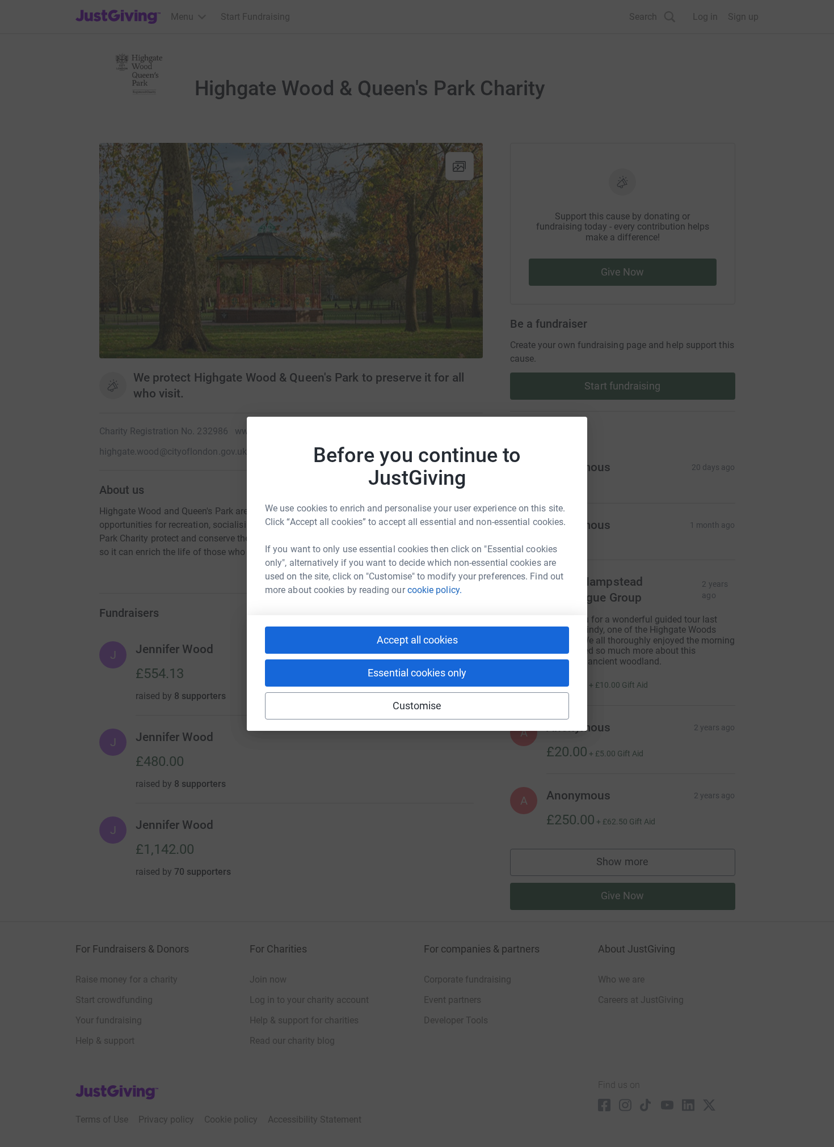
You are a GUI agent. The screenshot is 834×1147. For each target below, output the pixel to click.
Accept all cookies (417, 640)
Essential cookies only (417, 673)
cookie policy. (434, 590)
